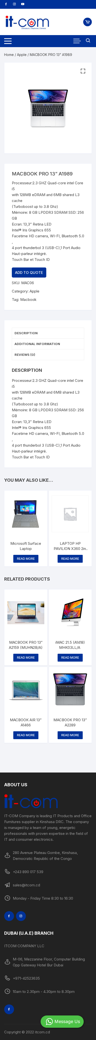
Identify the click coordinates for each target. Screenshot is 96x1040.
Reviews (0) (25, 355)
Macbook (28, 299)
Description (26, 333)
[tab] (48, 333)
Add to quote (29, 272)
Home (9, 55)
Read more (26, 558)
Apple (22, 55)
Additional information (37, 344)
